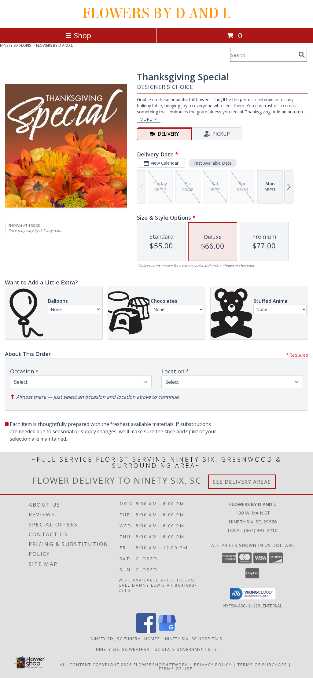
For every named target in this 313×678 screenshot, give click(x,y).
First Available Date (212, 163)
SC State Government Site (186, 649)
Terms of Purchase (262, 664)
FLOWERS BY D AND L (156, 13)
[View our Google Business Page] (167, 631)
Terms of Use (176, 668)
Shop (82, 35)
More (145, 119)
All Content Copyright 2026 (96, 664)
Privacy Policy (213, 664)
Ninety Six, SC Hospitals (193, 638)
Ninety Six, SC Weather (123, 649)
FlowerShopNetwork (161, 664)
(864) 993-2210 (261, 530)
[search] (302, 54)
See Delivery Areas (242, 481)
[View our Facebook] (146, 631)
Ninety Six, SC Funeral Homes (125, 638)
